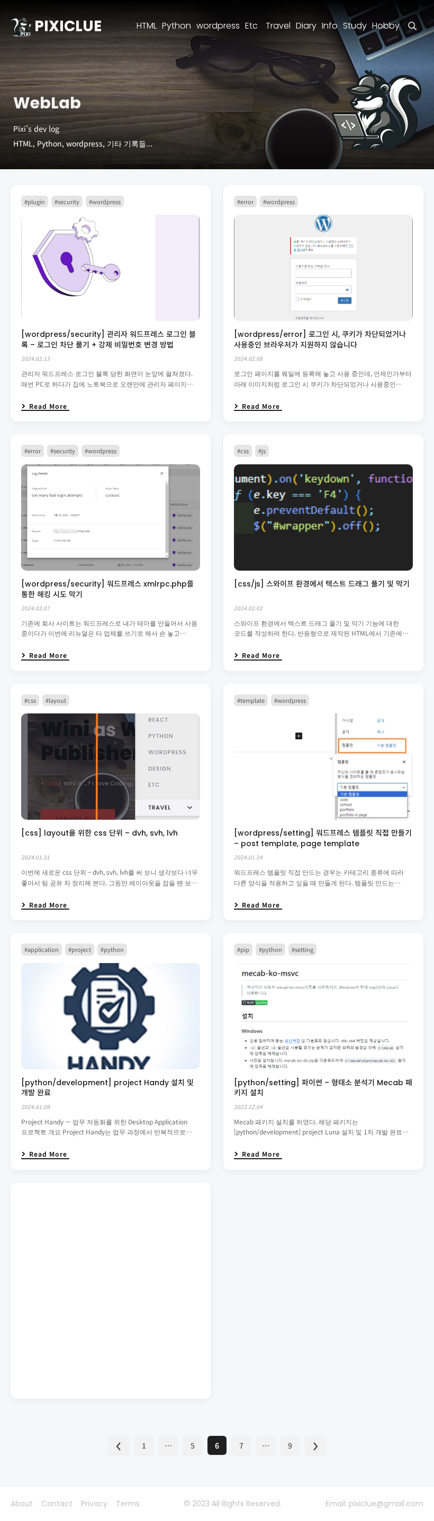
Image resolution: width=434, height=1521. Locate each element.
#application (41, 949)
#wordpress (105, 201)
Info (330, 26)
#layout (56, 700)
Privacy (94, 1503)
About (22, 1503)
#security (67, 201)
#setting (302, 949)
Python (176, 26)
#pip (243, 949)
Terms (128, 1503)
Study (355, 26)
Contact (57, 1503)
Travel (278, 26)
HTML (147, 26)
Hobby (386, 26)
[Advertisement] (110, 1290)
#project (79, 949)
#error (245, 201)
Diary (306, 26)
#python (112, 949)
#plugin (34, 201)
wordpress (218, 26)
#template (251, 700)
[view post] (110, 268)
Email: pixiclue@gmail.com (374, 1503)
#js (262, 450)
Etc (251, 26)
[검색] (412, 26)
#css (243, 450)
